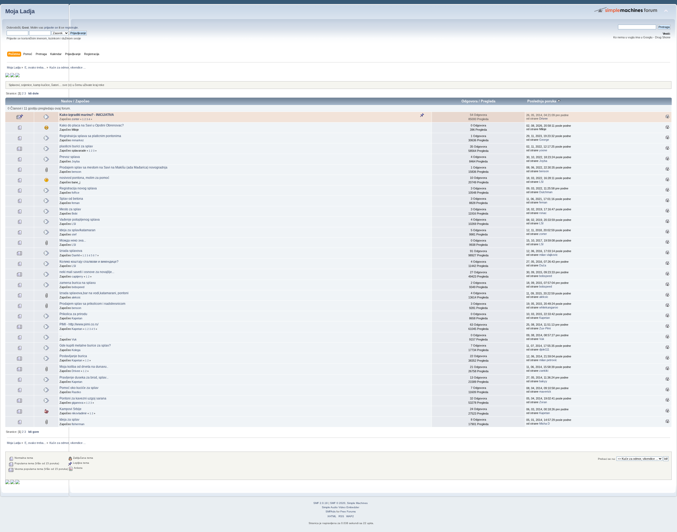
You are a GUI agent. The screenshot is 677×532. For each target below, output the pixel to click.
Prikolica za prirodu (73, 314)
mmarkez (78, 140)
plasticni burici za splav (76, 146)
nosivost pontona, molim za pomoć (84, 178)
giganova (77, 402)
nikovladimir (79, 413)
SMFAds (331, 511)
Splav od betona (71, 199)
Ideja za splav (69, 419)
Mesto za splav (70, 209)
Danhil (76, 255)
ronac (543, 213)
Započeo (82, 101)
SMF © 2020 (337, 503)
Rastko (76, 392)
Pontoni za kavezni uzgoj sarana (83, 398)
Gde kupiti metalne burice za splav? (85, 345)
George (544, 139)
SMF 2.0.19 (320, 503)
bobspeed (545, 276)
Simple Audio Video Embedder (340, 507)
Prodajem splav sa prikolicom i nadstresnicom (92, 304)
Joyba (76, 161)
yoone (543, 150)
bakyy (543, 381)
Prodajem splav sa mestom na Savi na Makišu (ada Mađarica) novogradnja (113, 167)
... (61, 335)
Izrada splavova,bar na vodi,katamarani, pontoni (94, 293)
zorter (75, 119)
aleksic (76, 297)
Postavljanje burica (73, 356)
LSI (541, 181)
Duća (542, 265)
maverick (545, 391)
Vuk (74, 339)
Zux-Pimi (545, 328)
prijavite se (51, 27)
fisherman (78, 424)
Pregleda (488, 101)
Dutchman (545, 192)
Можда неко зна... (73, 240)
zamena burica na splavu (78, 283)
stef (74, 234)
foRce (75, 192)
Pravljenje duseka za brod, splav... (84, 377)
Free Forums (348, 511)
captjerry (77, 276)
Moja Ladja (20, 11)
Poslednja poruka (542, 101)
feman (76, 202)
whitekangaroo (548, 307)
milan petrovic (548, 360)
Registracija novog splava (78, 188)
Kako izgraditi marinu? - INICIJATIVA (87, 115)
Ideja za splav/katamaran (77, 230)
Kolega (76, 350)
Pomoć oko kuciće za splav (79, 388)
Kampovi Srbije (70, 409)
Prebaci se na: (607, 458)
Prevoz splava (70, 157)
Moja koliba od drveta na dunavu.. (84, 367)
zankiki (543, 370)
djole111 (544, 349)
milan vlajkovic (548, 254)
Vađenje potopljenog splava (80, 219)
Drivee (543, 118)
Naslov (66, 101)
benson (76, 171)
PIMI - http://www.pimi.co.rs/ (79, 324)
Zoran (543, 402)
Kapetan (77, 318)
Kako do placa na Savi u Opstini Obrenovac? (92, 125)
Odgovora (469, 101)
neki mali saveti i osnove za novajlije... (87, 272)
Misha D (544, 423)
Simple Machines (357, 503)
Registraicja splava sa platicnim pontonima (90, 136)
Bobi (74, 213)
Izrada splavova (71, 251)
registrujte (71, 27)
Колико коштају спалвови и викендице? (89, 261)
